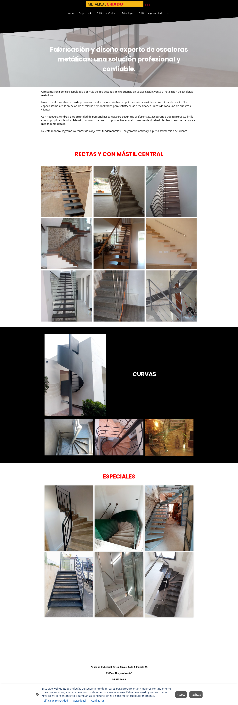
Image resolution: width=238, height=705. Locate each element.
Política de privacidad (55, 700)
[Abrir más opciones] (168, 13)
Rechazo (196, 694)
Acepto (181, 694)
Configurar (97, 700)
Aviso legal (79, 700)
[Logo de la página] (119, 4)
